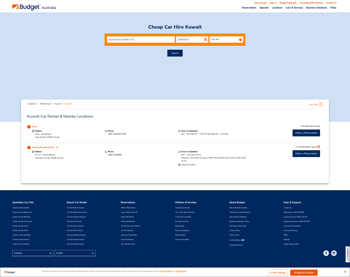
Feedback (347, 253)
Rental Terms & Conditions (131, 226)
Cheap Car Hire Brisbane (21, 217)
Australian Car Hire (22, 202)
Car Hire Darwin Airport (75, 239)
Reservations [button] (249, 7)
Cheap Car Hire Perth (20, 230)
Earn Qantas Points (128, 244)
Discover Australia (182, 239)
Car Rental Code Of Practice (240, 212)
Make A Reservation (128, 208)
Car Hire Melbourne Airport (77, 212)
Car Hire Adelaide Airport (76, 235)
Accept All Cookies (304, 272)
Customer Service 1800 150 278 (295, 217)
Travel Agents (180, 235)
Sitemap (287, 239)
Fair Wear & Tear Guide (238, 226)
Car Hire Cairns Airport (75, 226)
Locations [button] (277, 7)
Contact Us (331, 3)
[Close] (345, 272)
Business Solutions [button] (316, 7)
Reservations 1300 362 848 (294, 212)
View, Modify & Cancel (129, 212)
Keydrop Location (189, 164)
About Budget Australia (238, 208)
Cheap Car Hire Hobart (21, 244)
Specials (264, 7)
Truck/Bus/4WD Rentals (311, 3)
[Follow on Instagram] (334, 253)
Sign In (273, 3)
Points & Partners (127, 239)
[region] (175, 272)
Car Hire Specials (127, 230)
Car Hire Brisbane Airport (76, 217)
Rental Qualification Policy (239, 221)
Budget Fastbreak (288, 3)
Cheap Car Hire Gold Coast (22, 221)
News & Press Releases (238, 217)
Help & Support (292, 202)
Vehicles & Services (185, 202)
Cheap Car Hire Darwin (21, 239)
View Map (313, 104)
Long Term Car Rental (183, 217)
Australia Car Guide (182, 208)
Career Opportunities (291, 244)
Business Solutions (182, 230)
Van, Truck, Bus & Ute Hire (184, 212)
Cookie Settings (235, 240)
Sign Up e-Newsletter (129, 235)
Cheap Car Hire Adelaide (21, 235)
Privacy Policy (235, 230)
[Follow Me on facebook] (326, 253)
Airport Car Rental (77, 202)
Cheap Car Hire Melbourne (22, 212)
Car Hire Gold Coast (74, 221)
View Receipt (260, 3)
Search (175, 53)
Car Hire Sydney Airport (75, 208)
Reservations (128, 202)
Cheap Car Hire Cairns (21, 226)
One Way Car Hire (181, 221)
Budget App (179, 226)
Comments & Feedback (292, 226)
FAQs (333, 7)
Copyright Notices (236, 245)
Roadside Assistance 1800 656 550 (297, 221)
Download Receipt (128, 221)
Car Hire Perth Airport (75, 230)
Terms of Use (234, 235)
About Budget (237, 202)
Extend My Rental (127, 217)
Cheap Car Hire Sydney (21, 208)
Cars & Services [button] (294, 7)
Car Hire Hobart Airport (75, 244)
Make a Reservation (306, 132)
